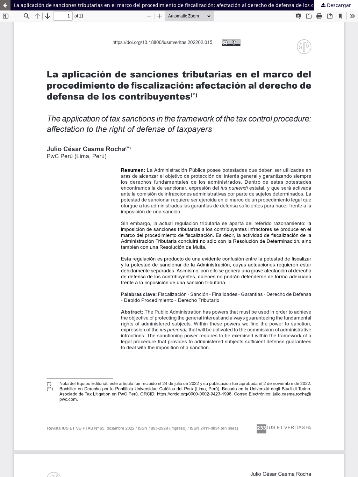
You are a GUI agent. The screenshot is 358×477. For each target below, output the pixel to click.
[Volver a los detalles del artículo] (5, 5)
